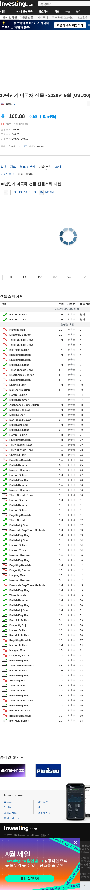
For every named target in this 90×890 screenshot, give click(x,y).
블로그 (8, 801)
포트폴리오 (10, 812)
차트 (56, 11)
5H (36, 192)
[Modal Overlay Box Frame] (40, 864)
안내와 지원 (44, 812)
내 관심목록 (26, 11)
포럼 (58, 166)
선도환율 (83, 17)
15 (20, 192)
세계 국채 (42, 17)
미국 (25, 146)
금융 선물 (27, 17)
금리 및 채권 (10, 17)
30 (25, 192)
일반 (3, 166)
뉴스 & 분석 (27, 166)
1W (46, 192)
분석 (78, 11)
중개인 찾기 (10, 757)
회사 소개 (42, 801)
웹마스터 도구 (12, 818)
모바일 (8, 807)
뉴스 (67, 11)
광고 (39, 807)
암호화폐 (44, 11)
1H (30, 192)
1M (52, 192)
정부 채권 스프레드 (62, 17)
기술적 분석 (7, 174)
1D (41, 192)
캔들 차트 (6, 192)
